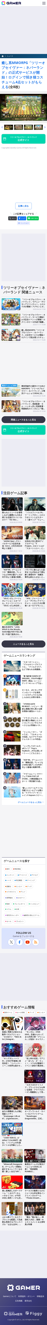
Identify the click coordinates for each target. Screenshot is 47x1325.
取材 (8, 904)
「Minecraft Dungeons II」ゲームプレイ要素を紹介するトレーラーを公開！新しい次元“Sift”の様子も (12, 1169)
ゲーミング (31, 880)
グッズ (29, 886)
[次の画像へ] (23, 107)
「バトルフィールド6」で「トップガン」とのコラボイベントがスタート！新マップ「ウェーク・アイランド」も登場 (35, 517)
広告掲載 (18, 1300)
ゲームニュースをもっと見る (30, 802)
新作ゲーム (8, 1012)
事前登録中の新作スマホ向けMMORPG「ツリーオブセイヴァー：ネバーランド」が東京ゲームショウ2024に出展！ (33, 391)
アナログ (35, 875)
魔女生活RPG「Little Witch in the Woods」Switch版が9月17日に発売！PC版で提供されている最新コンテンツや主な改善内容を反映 (12, 633)
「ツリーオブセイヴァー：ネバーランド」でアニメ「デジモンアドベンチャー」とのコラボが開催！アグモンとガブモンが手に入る (33, 304)
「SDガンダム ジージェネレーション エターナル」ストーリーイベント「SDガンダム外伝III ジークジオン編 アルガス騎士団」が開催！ (12, 604)
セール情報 (21, 1012)
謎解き (9, 886)
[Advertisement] (23, 30)
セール (9, 921)
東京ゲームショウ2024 (9, 385)
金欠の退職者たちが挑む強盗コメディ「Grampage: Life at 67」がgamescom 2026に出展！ (12, 1116)
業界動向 (10, 898)
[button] (2, 127)
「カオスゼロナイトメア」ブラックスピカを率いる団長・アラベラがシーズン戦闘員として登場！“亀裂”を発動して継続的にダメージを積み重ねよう (35, 1092)
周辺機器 (19, 880)
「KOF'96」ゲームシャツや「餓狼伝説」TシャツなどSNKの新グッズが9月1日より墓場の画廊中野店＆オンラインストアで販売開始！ (12, 575)
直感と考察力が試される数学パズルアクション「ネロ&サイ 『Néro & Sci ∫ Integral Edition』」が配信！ (12, 1037)
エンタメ (19, 886)
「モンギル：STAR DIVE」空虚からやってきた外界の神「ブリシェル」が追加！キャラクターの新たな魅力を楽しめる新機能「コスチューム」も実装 (35, 1039)
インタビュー (34, 904)
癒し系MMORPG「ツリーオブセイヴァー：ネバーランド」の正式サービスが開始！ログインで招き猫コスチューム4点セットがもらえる (23, 74)
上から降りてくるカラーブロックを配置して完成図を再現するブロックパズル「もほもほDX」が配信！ (12, 1222)
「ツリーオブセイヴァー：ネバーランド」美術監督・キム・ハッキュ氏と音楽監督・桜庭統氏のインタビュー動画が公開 (33, 406)
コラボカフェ (11, 892)
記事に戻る (23, 205)
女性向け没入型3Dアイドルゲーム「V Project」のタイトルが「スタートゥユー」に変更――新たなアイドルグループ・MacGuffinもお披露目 (35, 548)
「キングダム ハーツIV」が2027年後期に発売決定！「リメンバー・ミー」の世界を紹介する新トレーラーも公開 (12, 1063)
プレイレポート (19, 904)
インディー (10, 875)
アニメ (23, 892)
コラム (9, 909)
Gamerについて (9, 1296)
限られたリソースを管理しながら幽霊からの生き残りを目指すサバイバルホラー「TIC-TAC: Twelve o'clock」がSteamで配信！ (12, 518)
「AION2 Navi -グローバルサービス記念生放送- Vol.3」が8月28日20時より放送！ (12, 545)
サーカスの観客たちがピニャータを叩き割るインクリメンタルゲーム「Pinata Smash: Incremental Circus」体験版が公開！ (35, 1196)
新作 (8, 869)
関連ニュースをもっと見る (23, 419)
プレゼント (20, 921)
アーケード (23, 875)
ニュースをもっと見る (23, 643)
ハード (9, 880)
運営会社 (28, 1300)
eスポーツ (21, 898)
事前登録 (17, 869)
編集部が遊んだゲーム (31, 915)
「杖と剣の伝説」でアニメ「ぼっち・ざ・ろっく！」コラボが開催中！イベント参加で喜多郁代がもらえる (35, 1063)
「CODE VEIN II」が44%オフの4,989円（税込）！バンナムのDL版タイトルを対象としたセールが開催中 (12, 1142)
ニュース (10, 56)
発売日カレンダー (13, 915)
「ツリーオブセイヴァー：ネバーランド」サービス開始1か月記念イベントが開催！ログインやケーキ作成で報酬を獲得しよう (33, 319)
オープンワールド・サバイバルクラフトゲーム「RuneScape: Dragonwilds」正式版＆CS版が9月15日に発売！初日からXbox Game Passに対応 (35, 1118)
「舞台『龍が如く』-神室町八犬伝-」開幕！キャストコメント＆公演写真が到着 (35, 1221)
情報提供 (40, 1296)
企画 (17, 909)
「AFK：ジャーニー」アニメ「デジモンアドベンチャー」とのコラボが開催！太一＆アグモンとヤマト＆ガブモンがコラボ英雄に (35, 604)
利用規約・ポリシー (26, 1296)
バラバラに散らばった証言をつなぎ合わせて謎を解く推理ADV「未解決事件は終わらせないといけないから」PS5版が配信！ (35, 575)
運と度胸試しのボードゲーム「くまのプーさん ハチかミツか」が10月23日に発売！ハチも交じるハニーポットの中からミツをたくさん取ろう (12, 1196)
